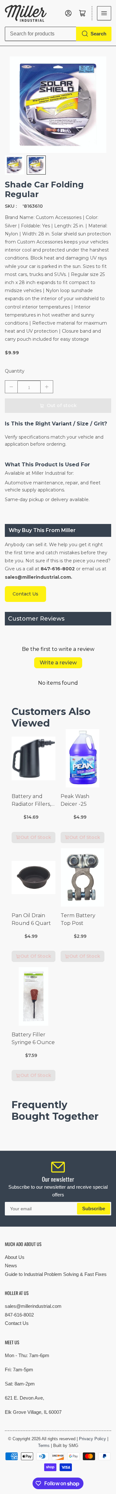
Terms (44, 1445)
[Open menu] (104, 13)
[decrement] (11, 387)
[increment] (47, 387)
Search (98, 33)
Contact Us (17, 1323)
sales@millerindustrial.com (33, 1306)
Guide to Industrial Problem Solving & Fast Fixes (56, 1274)
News (11, 1265)
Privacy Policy (92, 1438)
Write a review (58, 663)
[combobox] (58, 34)
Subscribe (93, 1208)
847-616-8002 (19, 1315)
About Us (14, 1257)
